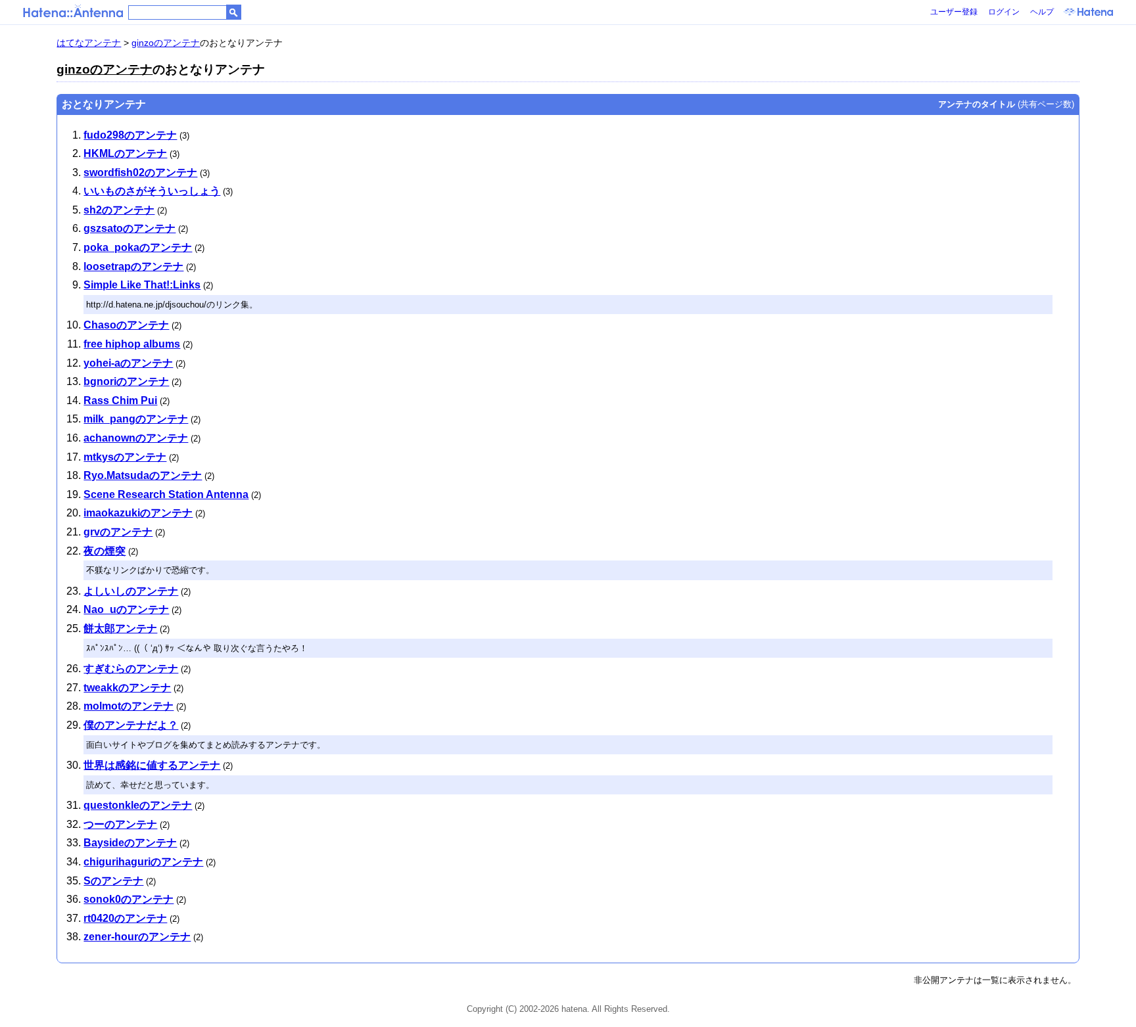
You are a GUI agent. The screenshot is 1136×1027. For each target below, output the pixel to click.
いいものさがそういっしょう (151, 190)
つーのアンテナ (120, 824)
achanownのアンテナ (135, 438)
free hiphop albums (131, 344)
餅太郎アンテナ (120, 628)
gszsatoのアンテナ (129, 228)
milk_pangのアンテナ (135, 418)
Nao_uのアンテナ (126, 609)
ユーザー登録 (954, 11)
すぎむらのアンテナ (130, 668)
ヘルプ (1042, 11)
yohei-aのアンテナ (128, 363)
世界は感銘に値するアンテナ (151, 765)
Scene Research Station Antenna (165, 494)
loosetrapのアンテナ (133, 266)
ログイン (1004, 11)
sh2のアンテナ (118, 210)
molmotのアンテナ (128, 706)
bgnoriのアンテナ (126, 381)
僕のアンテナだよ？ (130, 725)
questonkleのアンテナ (137, 805)
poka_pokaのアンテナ (137, 247)
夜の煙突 (104, 551)
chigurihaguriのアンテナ (143, 861)
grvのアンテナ (118, 531)
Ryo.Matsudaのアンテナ (142, 475)
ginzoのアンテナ (165, 42)
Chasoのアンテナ (126, 325)
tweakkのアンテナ (127, 687)
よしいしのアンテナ (130, 591)
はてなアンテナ (89, 42)
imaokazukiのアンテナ (138, 512)
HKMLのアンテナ (125, 153)
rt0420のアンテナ (125, 918)
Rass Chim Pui (120, 400)
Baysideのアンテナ (130, 842)
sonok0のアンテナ (128, 899)
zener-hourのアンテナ (137, 936)
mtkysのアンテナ (124, 457)
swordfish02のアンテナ (140, 172)
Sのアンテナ (113, 880)
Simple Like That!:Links (142, 284)
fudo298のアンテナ (130, 135)
